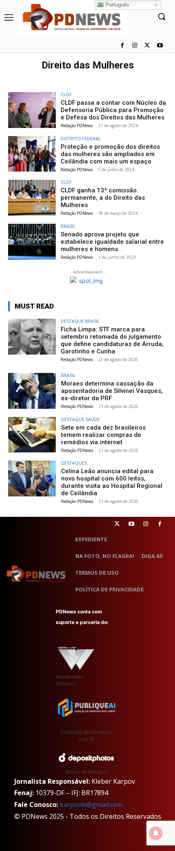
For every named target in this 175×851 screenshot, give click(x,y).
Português (116, 5)
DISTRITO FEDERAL (81, 138)
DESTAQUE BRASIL (80, 321)
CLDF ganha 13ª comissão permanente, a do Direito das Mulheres (103, 198)
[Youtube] (159, 46)
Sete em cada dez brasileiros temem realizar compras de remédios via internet (103, 435)
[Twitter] (117, 524)
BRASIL (68, 226)
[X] (147, 46)
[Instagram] (135, 46)
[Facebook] (122, 46)
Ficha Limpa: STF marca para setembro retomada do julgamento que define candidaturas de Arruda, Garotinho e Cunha (112, 340)
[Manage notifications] (155, 833)
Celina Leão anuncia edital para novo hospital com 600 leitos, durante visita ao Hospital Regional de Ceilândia (111, 482)
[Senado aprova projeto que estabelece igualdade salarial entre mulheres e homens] (32, 242)
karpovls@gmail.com (91, 804)
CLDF (66, 94)
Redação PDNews (77, 125)
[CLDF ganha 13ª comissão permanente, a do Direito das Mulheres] (32, 198)
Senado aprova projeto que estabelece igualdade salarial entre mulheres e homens (112, 242)
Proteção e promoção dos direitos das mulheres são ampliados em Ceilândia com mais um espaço (110, 154)
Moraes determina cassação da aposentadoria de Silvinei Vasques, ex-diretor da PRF (112, 391)
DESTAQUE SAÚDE (80, 419)
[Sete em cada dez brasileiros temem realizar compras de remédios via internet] (32, 435)
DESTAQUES (74, 463)
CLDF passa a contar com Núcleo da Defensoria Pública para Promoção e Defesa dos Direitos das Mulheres (113, 110)
